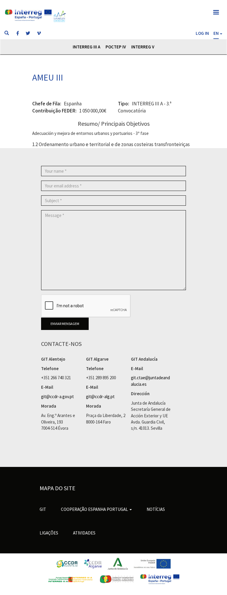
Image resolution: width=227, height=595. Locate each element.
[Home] (59, 16)
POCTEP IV (116, 47)
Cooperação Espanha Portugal (95, 509)
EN (216, 33)
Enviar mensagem (65, 323)
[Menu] (215, 13)
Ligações (49, 533)
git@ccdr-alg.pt (100, 396)
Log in (202, 33)
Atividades (84, 533)
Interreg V (142, 47)
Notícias (156, 509)
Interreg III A (86, 47)
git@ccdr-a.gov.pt (57, 396)
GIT (43, 509)
